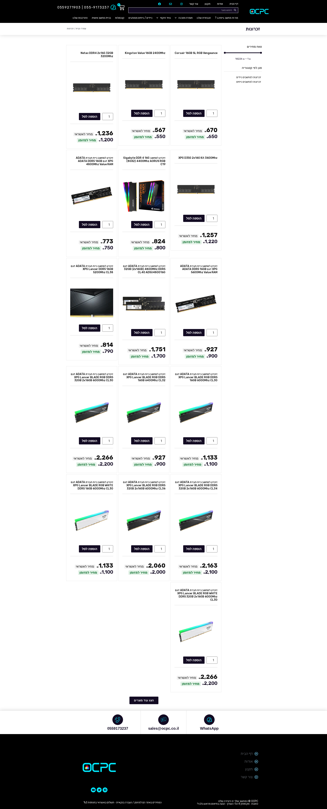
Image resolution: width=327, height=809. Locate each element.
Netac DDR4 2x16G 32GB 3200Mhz (97, 54)
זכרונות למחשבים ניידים (248, 77)
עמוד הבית (81, 28)
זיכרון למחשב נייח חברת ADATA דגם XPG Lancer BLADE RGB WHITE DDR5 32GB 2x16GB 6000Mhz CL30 (196, 595)
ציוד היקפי (165, 17)
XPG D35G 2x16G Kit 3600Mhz (197, 157)
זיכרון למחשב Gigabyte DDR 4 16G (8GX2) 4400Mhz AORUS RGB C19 (144, 161)
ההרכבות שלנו (80, 17)
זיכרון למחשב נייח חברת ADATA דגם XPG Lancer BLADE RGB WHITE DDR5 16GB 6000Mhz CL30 (92, 485)
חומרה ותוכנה (185, 17)
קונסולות (119, 17)
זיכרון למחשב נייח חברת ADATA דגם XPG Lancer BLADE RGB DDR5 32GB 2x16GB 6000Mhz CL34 (196, 485)
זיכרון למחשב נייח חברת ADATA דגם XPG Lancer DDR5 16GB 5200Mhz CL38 (92, 269)
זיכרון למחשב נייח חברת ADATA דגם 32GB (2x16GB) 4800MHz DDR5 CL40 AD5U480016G (144, 269)
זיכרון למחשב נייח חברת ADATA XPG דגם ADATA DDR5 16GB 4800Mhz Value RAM (94, 161)
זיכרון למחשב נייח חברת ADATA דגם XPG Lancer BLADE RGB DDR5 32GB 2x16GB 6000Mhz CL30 (92, 377)
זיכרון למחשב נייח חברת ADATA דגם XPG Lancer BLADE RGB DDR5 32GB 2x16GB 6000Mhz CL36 (144, 485)
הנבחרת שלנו (204, 17)
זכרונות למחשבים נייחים (248, 81)
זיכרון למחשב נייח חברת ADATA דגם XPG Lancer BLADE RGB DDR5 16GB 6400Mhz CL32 (144, 377)
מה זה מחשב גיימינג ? (226, 17)
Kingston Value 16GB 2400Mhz (145, 53)
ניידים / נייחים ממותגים (140, 17)
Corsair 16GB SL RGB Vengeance (196, 53)
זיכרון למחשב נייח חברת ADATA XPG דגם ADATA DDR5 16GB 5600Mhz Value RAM (198, 269)
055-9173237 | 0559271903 (83, 7)
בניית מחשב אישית (101, 17)
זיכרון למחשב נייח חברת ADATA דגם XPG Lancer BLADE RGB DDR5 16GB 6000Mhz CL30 (196, 377)
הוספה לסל (194, 113)
